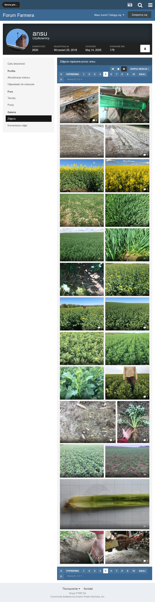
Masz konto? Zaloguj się (108, 15)
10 (134, 74)
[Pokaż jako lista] (113, 68)
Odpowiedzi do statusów (21, 84)
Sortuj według (139, 69)
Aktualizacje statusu (19, 77)
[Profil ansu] (145, 48)
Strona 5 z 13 (74, 79)
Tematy (12, 98)
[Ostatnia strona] (61, 79)
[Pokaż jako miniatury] (124, 68)
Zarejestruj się (139, 14)
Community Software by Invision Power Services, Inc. (77, 596)
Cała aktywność (16, 63)
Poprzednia (72, 74)
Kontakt (88, 588)
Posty (11, 105)
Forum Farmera (18, 15)
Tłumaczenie (70, 588)
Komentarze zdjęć (17, 125)
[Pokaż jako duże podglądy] (118, 68)
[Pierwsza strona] (61, 74)
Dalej (142, 74)
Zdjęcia (12, 118)
